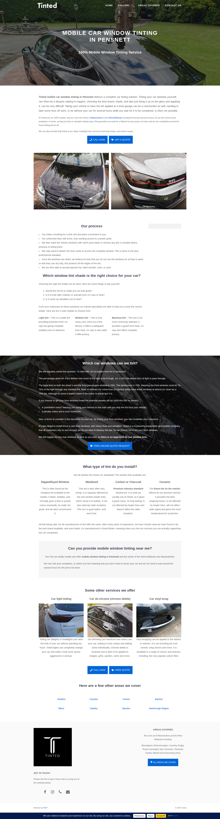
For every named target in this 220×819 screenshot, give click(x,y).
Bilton (61, 708)
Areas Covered (149, 5)
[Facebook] (45, 792)
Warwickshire (97, 118)
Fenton (126, 699)
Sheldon (61, 699)
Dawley (94, 708)
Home (109, 5)
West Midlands (115, 118)
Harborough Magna (159, 708)
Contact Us (173, 5)
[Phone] (60, 792)
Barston (126, 708)
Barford (158, 699)
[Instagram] (52, 792)
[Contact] (68, 792)
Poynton (94, 699)
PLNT (45, 808)
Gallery (124, 5)
